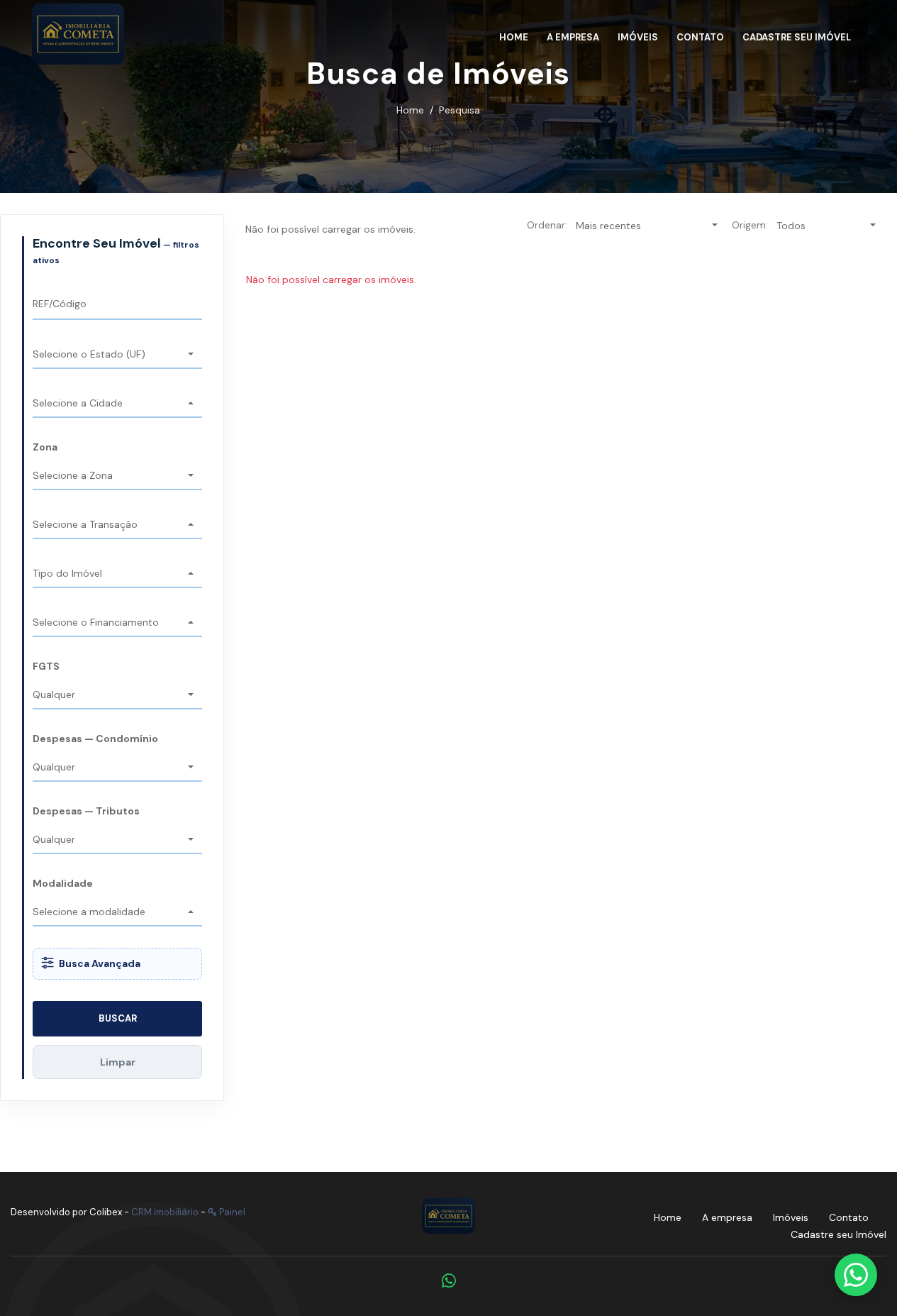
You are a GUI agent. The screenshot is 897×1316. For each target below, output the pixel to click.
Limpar (117, 1062)
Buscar (118, 1018)
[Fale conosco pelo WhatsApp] (856, 1275)
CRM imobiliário (165, 1212)
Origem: (750, 225)
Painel (231, 1212)
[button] (117, 355)
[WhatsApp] (449, 1280)
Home (410, 110)
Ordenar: (547, 225)
